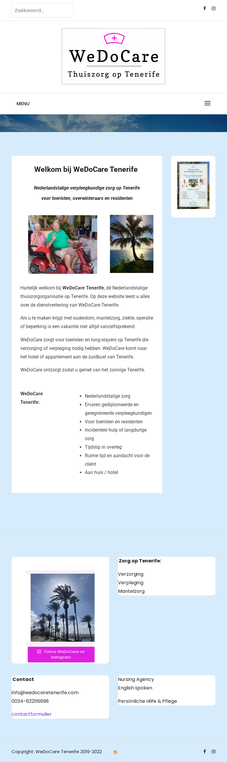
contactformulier (32, 714)
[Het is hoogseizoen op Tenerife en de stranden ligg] (60, 608)
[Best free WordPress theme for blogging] (115, 752)
